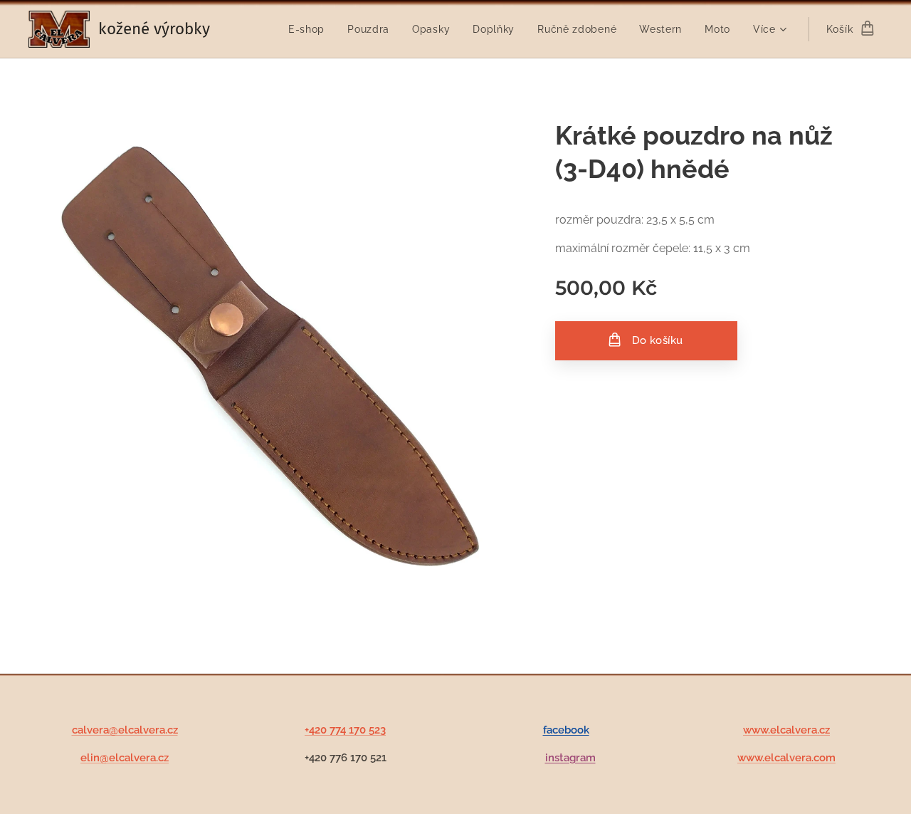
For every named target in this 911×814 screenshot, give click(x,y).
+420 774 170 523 (345, 730)
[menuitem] (310, 29)
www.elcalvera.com (786, 757)
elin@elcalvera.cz (124, 757)
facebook (566, 730)
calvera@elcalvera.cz (125, 730)
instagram (570, 757)
